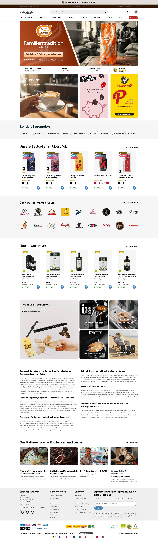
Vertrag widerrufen (86, 533)
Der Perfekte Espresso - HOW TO (93, 471)
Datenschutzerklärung (36, 533)
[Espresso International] (94, 96)
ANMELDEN (98, 508)
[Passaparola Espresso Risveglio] (79, 162)
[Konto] (131, 12)
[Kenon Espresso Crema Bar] (103, 162)
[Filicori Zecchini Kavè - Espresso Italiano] (55, 162)
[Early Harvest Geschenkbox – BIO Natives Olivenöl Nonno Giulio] (31, 261)
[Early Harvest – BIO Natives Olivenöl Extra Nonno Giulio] (127, 261)
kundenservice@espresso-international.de (32, 507)
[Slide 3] (79, 43)
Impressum (23, 533)
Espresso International (131, 533)
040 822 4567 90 (25, 497)
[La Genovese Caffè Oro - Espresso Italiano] (31, 162)
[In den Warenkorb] (38, 188)
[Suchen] (105, 12)
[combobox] (79, 12)
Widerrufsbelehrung (51, 533)
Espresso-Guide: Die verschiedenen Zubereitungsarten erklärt (121, 473)
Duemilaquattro (85, 2)
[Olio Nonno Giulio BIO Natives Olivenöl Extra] (55, 261)
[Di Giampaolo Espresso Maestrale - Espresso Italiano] (127, 162)
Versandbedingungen (66, 533)
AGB (76, 533)
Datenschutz (100, 515)
